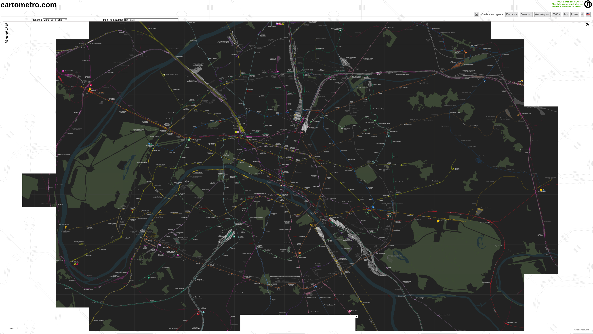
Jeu (565, 14)
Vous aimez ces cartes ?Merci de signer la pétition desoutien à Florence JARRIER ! (567, 4)
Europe (526, 14)
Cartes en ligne (492, 14)
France (511, 14)
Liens (574, 14)
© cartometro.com (581, 330)
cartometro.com (28, 5)
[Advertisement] (298, 323)
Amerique (542, 14)
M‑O (556, 14)
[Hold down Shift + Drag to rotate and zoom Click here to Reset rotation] (6, 37)
